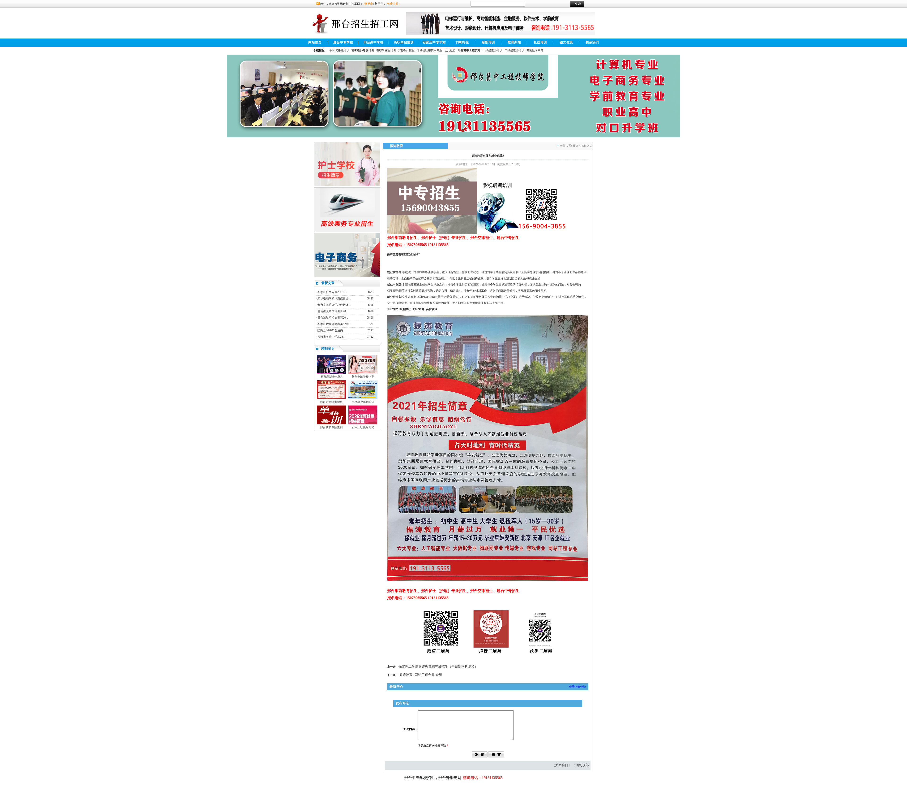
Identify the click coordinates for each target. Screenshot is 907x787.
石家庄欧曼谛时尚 (363, 427)
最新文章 (327, 283)
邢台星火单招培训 (363, 402)
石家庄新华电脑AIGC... (332, 292)
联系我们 (592, 42)
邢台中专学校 (343, 42)
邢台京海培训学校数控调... (334, 305)
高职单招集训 (404, 42)
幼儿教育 (450, 50)
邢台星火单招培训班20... (332, 311)
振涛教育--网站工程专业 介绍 (420, 675)
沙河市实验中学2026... (331, 336)
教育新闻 (514, 42)
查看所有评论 (577, 686)
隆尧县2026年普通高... (331, 330)
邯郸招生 (462, 42)
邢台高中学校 (373, 42)
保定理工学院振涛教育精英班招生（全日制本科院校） (438, 666)
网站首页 (314, 42)
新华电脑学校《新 (363, 376)
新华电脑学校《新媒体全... (334, 298)
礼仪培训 (540, 42)
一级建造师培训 (492, 50)
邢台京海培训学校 (331, 402)
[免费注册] (392, 3)
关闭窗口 (561, 765)
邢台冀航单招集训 (331, 427)
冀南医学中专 (534, 50)
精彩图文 (327, 348)
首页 (575, 145)
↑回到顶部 (581, 765)
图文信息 (566, 42)
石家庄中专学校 (434, 42)
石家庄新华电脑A (331, 376)
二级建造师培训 (514, 50)
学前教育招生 (406, 50)
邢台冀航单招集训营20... (332, 317)
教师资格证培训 (339, 50)
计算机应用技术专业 (429, 50)
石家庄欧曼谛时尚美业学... (334, 324)
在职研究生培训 (386, 50)
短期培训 (488, 42)
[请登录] (369, 3)
